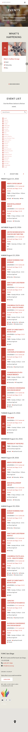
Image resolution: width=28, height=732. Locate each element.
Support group (8, 156)
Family (5, 123)
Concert (6, 122)
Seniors (6, 147)
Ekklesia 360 (4, 704)
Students (6, 152)
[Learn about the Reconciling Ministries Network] (5, 692)
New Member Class (9, 138)
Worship (6, 163)
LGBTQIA (6, 131)
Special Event (7, 149)
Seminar (6, 145)
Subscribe (7, 679)
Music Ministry (8, 136)
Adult (5, 118)
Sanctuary (6, 141)
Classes (6, 120)
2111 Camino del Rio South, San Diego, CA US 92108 (15, 188)
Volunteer (6, 158)
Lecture (6, 129)
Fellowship (7, 125)
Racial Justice (7, 140)
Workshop (7, 161)
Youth (5, 167)
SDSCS (6, 143)
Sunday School (8, 154)
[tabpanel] (14, 57)
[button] (15, 722)
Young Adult (7, 165)
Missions (6, 134)
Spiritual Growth (8, 150)
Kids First (6, 127)
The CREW (10, 418)
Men (5, 132)
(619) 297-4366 (8, 663)
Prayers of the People (15, 443)
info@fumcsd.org (8, 666)
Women (6, 159)
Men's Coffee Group (11, 59)
